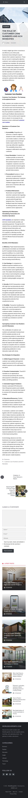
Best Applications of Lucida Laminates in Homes (18, 712)
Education (4, 752)
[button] (24, 2)
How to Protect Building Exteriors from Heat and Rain (12, 635)
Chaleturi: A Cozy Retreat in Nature (17, 477)
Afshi (8, 43)
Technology (5, 761)
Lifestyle (4, 758)
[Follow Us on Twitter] (7, 774)
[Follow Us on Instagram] (10, 774)
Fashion (4, 749)
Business (6, 26)
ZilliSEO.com (14, 788)
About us (15, 791)
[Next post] (26, 491)
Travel (3, 763)
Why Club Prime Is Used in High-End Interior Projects (18, 675)
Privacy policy (13, 793)
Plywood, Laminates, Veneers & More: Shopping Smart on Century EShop (13, 609)
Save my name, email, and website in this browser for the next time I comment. (14, 544)
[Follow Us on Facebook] (3, 774)
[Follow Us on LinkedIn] (13, 774)
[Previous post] (2, 477)
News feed (8, 791)
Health (4, 755)
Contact (21, 791)
